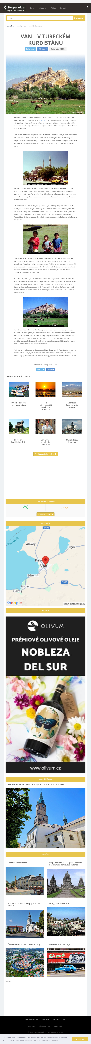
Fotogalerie (43, 8)
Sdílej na (40, 370)
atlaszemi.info (58, 1026)
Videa (53, 8)
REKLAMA (56, 1020)
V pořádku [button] (80, 1039)
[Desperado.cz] (15, 7)
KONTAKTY (45, 1020)
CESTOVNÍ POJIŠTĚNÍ (31, 1020)
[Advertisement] (45, 479)
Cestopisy (63, 8)
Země (32, 8)
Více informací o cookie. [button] (48, 1040)
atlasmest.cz (31, 1026)
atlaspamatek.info (44, 1026)
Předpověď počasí (45, 514)
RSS (64, 1020)
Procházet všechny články (45, 454)
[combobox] (40, 18)
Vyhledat (79, 18)
